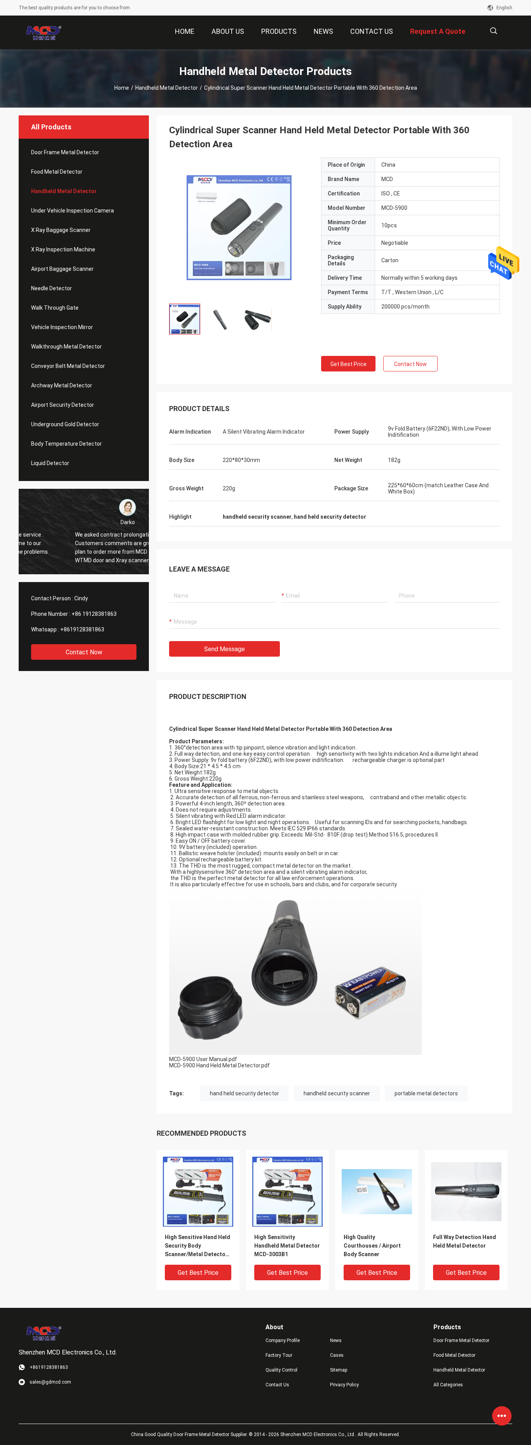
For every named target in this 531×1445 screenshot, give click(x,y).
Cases (337, 1355)
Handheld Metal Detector (166, 88)
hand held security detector (244, 1093)
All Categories (448, 1384)
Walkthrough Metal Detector (66, 346)
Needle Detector (51, 288)
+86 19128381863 (94, 614)
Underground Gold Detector (65, 424)
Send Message (224, 649)
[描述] (493, 31)
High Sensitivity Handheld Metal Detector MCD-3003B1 (287, 1245)
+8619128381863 (82, 629)
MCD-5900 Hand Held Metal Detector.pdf (219, 1065)
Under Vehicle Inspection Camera (72, 210)
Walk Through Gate (55, 308)
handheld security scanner (337, 1093)
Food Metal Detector (56, 172)
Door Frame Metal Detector (65, 152)
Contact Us (277, 1384)
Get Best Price (348, 364)
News (336, 1340)
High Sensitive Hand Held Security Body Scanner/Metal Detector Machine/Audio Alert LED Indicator (197, 1246)
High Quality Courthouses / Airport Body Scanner (372, 1245)
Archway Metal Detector (61, 385)
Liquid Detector (50, 463)
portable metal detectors (426, 1093)
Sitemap (338, 1370)
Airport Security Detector (62, 405)
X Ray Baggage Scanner (61, 230)
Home (121, 88)
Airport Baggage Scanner (62, 269)
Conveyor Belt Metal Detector (68, 366)
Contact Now (84, 652)
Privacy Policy (344, 1384)
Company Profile (283, 1340)
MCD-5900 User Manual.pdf (203, 1059)
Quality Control (281, 1370)
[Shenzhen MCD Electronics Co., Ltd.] (44, 33)
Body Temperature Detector (66, 444)
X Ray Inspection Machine (63, 249)
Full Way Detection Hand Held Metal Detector (464, 1241)
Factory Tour (279, 1355)
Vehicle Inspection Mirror (62, 327)
